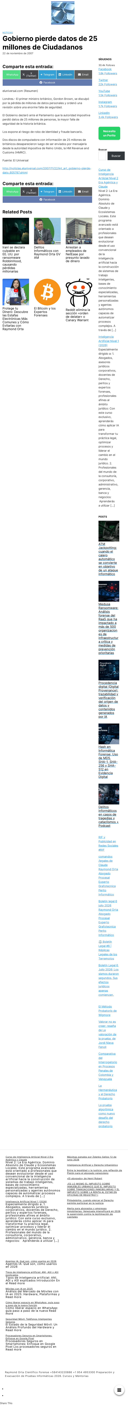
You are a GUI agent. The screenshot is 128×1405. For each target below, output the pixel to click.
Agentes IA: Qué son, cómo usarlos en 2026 (31, 1261)
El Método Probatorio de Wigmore (107, 1011)
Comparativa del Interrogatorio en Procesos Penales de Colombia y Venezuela (107, 1066)
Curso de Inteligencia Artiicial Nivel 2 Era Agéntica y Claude (108, 178)
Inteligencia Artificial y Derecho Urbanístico (92, 1165)
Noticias (7, 32)
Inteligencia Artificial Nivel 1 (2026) (108, 341)
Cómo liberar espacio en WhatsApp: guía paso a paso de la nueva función (32, 1304)
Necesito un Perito (109, 133)
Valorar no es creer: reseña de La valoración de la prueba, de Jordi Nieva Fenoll (107, 1034)
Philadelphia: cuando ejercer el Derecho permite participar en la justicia (90, 1201)
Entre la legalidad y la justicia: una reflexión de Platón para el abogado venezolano (94, 1171)
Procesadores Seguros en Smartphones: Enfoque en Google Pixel (29, 1337)
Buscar (102, 149)
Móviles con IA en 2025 (19, 1288)
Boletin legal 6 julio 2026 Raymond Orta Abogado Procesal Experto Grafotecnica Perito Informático (108, 918)
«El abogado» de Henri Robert (84, 1178)
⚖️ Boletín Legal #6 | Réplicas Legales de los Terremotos (107, 950)
